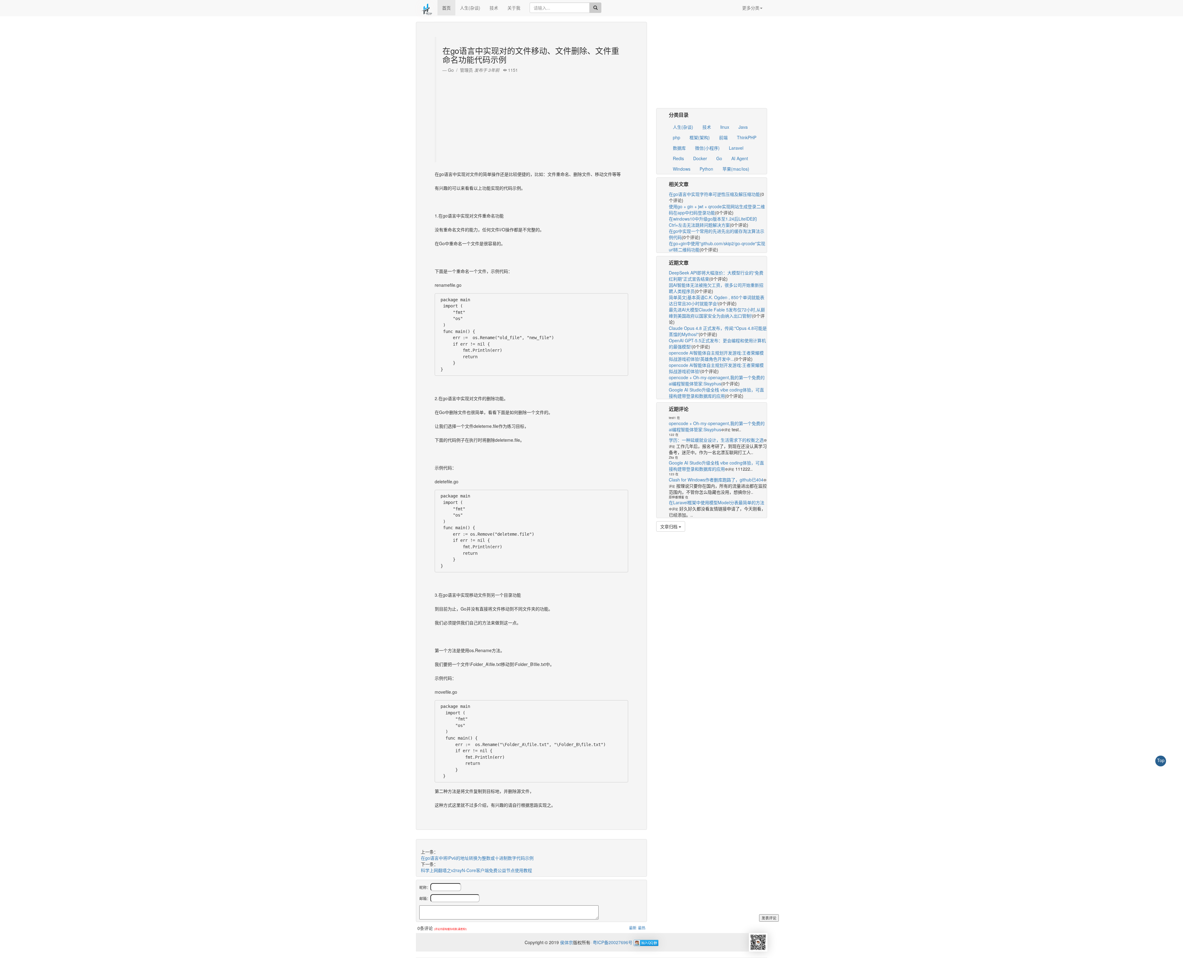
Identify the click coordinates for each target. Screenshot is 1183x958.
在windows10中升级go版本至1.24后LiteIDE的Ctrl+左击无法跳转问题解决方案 (713, 222)
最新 (632, 927)
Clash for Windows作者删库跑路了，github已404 (716, 480)
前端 (723, 137)
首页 (446, 8)
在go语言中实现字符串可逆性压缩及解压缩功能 (714, 194)
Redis (678, 158)
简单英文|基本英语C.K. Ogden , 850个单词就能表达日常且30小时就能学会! (716, 300)
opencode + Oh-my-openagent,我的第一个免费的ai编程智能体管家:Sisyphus (717, 380)
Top (1161, 760)
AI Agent (739, 158)
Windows (681, 169)
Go (719, 158)
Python (706, 169)
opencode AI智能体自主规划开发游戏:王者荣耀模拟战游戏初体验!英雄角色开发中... (716, 356)
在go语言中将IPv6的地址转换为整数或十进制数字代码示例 (477, 858)
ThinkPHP (746, 137)
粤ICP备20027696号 (612, 942)
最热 (641, 927)
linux (724, 127)
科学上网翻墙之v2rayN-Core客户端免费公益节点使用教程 (476, 870)
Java (743, 127)
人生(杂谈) (470, 8)
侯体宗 (566, 942)
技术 (494, 8)
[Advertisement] (532, 116)
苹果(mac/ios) (735, 169)
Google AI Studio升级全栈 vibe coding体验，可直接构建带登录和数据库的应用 (716, 393)
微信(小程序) (707, 148)
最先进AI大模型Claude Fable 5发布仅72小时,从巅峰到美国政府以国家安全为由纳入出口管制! (717, 312)
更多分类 (750, 8)
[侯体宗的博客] (426, 7)
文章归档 (669, 526)
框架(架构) (699, 137)
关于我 (513, 8)
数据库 (679, 148)
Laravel (736, 148)
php (676, 137)
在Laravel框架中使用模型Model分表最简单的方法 (716, 502)
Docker (700, 158)
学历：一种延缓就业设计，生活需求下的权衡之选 (716, 440)
